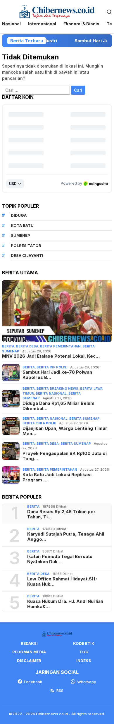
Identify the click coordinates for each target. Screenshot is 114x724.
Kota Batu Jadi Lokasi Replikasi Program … (57, 477)
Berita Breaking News (57, 388)
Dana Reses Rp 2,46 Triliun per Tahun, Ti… (61, 514)
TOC (83, 651)
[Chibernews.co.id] (57, 10)
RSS (59, 690)
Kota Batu (22, 225)
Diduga (19, 215)
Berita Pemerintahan (60, 346)
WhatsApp (86, 681)
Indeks (83, 660)
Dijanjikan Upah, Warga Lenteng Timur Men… (65, 431)
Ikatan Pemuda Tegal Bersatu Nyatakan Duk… (59, 559)
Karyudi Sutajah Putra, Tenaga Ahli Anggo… (65, 536)
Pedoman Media (29, 651)
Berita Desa (27, 346)
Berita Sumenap (84, 418)
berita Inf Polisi (52, 367)
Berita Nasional (51, 393)
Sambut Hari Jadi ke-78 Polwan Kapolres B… (57, 375)
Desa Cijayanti (27, 255)
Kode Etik (83, 643)
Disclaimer (29, 660)
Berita (8, 346)
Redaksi (29, 643)
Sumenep (20, 235)
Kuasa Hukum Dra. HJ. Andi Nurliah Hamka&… (65, 604)
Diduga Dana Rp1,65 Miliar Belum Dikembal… (58, 406)
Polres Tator (26, 245)
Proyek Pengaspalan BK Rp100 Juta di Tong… (65, 456)
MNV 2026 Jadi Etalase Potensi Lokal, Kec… (51, 356)
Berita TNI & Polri (39, 423)
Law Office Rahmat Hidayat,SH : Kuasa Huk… (62, 581)
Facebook (33, 681)
